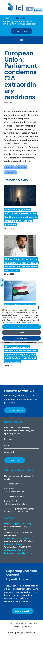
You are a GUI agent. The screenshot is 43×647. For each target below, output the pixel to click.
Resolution (9, 167)
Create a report (22, 611)
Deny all (21, 332)
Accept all (21, 327)
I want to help (21, 31)
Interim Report (10, 172)
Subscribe (14, 460)
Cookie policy (28, 632)
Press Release (21, 167)
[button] (40, 307)
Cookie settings (21, 338)
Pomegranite (23, 626)
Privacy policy (14, 632)
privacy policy (10, 322)
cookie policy (25, 322)
